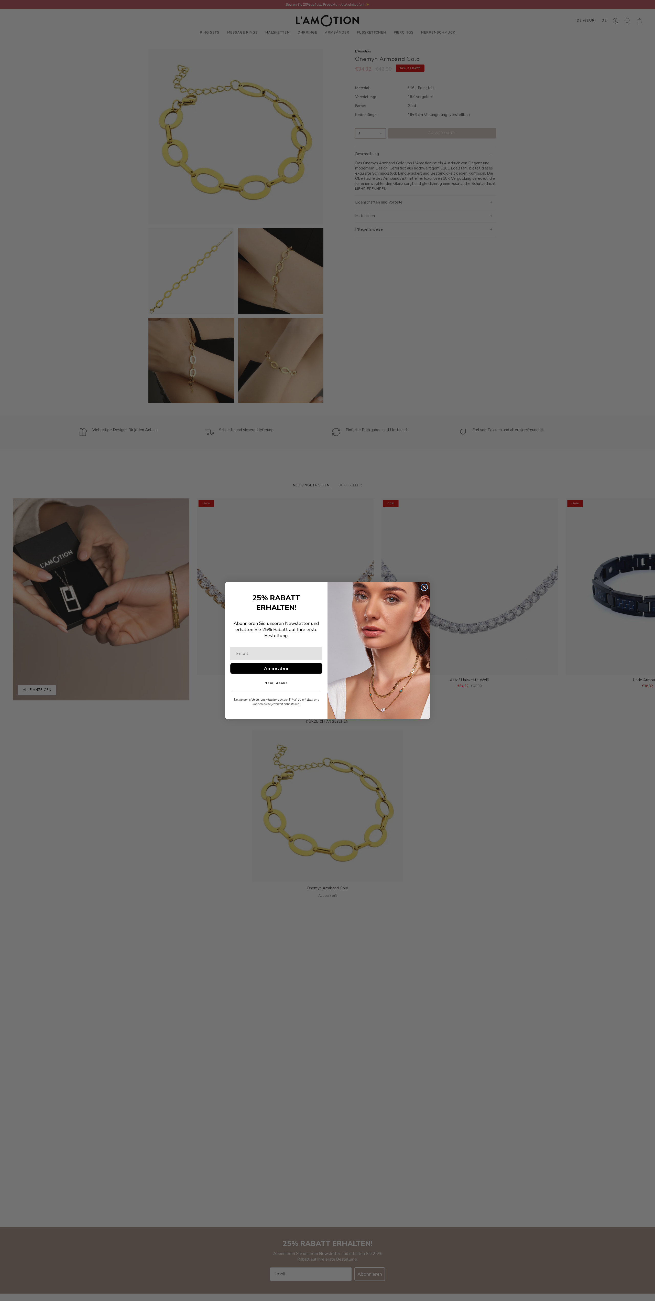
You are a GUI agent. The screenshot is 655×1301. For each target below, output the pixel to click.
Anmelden (276, 668)
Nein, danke (276, 683)
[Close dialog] (424, 587)
